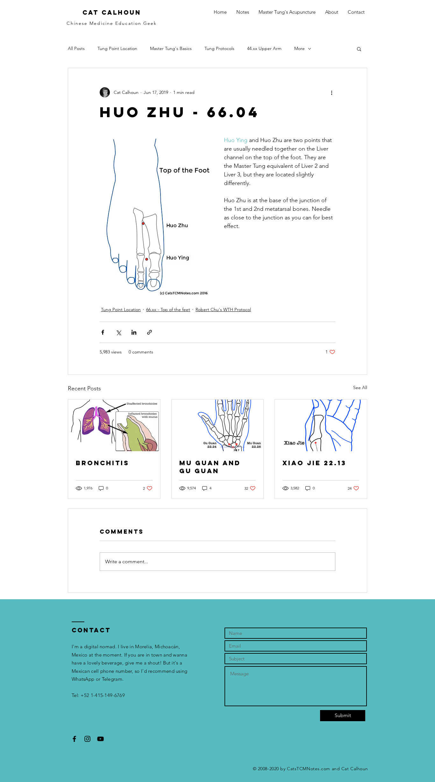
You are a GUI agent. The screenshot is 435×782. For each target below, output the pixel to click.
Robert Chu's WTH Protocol (223, 309)
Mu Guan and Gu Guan (210, 467)
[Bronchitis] (114, 425)
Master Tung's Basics (171, 48)
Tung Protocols (219, 48)
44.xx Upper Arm (264, 48)
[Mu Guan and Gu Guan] (218, 425)
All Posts (76, 48)
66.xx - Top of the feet (168, 309)
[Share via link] (149, 332)
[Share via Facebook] (103, 332)
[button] (359, 48)
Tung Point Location (117, 48)
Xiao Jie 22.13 (314, 463)
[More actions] (331, 92)
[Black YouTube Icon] (100, 739)
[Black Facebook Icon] (74, 739)
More (299, 48)
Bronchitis (102, 463)
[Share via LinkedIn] (134, 332)
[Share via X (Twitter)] (118, 332)
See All (360, 387)
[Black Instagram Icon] (87, 739)
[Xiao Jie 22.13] (321, 425)
